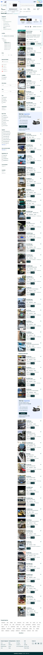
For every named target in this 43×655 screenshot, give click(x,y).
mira (40, 622)
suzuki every (9, 628)
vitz (30, 622)
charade (37, 628)
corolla (27, 622)
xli (6, 626)
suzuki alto (34, 624)
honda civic (19, 622)
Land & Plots (38, 9)
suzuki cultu (6, 624)
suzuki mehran (28, 624)
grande (34, 626)
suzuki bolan (13, 626)
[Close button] (18, 1)
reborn (3, 630)
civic (23, 622)
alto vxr (38, 624)
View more (3, 144)
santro (18, 626)
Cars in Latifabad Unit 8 (27, 11)
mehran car (7, 630)
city (10, 624)
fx (8, 626)
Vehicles (5, 11)
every (14, 628)
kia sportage (18, 628)
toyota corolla (18, 624)
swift (13, 624)
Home (2, 11)
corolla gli (12, 630)
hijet (33, 630)
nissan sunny (23, 630)
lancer (36, 630)
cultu (7, 622)
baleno (30, 628)
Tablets (34, 9)
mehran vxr (18, 630)
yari (27, 626)
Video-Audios (28, 9)
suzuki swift (3, 628)
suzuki (34, 622)
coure (23, 624)
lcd (21, 626)
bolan (24, 626)
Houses (24, 9)
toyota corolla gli (25, 628)
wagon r (3, 626)
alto (15, 622)
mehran (11, 622)
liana (30, 626)
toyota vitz (29, 630)
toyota (38, 626)
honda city (3, 622)
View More (21, 633)
